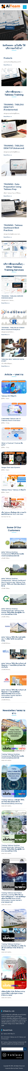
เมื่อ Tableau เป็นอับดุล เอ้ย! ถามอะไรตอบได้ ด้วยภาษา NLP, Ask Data (13, 513)
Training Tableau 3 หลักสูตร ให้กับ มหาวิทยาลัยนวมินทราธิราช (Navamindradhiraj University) (12, 801)
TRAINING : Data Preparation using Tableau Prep (12, 186)
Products (10, 23)
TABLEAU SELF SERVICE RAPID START (12, 360)
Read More (10, 27)
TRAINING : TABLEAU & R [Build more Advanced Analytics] (12, 328)
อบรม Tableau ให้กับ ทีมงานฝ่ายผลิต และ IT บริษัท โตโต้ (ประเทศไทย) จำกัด (13, 639)
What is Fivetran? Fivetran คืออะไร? (12, 444)
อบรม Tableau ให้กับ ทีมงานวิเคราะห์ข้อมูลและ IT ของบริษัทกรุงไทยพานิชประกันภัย (13, 665)
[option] (14, 25)
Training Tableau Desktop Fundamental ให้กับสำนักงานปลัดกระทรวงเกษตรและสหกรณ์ (12, 756)
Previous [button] (3, 25)
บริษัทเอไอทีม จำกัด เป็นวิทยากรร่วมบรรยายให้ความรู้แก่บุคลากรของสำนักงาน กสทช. (13, 993)
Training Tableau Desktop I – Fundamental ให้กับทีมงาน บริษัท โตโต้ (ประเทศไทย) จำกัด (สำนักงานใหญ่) (13, 946)
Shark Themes (19, 1068)
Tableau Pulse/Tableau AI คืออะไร (13, 490)
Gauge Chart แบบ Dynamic (10, 467)
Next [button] (24, 25)
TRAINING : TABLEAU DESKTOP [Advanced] (14, 147)
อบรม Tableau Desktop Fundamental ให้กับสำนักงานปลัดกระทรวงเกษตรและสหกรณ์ (12, 554)
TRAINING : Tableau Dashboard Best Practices (13, 227)
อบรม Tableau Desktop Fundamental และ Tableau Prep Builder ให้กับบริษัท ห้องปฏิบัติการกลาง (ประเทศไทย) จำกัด (13, 611)
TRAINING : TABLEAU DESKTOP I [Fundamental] (14, 107)
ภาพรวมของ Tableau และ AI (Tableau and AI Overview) (11, 419)
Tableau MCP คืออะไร (8, 396)
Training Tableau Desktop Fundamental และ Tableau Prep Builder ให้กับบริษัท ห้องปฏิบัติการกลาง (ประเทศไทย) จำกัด (13, 848)
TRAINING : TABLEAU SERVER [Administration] (12, 297)
